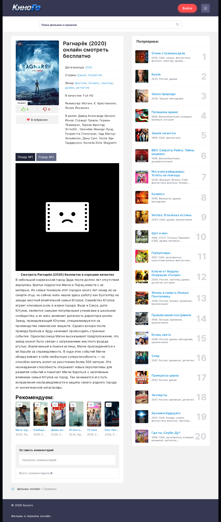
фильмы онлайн (28, 489)
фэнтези (81, 83)
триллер (107, 83)
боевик (93, 83)
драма (69, 87)
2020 (88, 67)
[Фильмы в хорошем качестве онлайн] (26, 8)
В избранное (39, 119)
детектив (82, 87)
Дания (81, 75)
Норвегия (95, 75)
